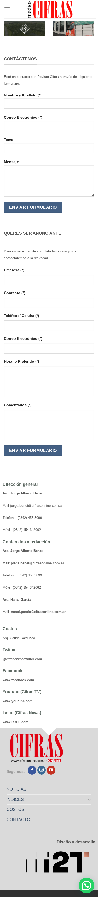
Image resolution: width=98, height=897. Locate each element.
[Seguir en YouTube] (51, 770)
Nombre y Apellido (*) (23, 95)
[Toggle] (90, 799)
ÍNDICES (15, 799)
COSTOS (15, 809)
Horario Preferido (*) (21, 361)
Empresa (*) (14, 270)
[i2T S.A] (61, 863)
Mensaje (11, 162)
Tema (8, 140)
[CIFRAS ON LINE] (50, 9)
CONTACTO (18, 819)
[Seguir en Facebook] (32, 770)
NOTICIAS (16, 789)
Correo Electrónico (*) (23, 117)
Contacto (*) (14, 293)
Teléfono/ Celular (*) (21, 316)
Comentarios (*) (18, 405)
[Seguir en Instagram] (41, 770)
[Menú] (7, 9)
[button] (86, 885)
